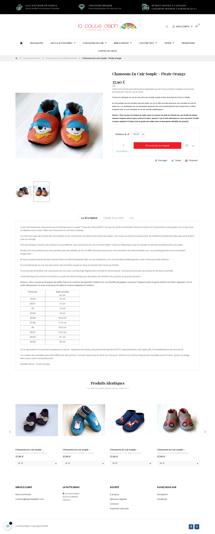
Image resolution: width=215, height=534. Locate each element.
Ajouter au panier (159, 146)
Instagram (162, 495)
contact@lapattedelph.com (29, 499)
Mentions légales (118, 499)
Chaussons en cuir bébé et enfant (31, 453)
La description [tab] (89, 217)
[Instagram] (197, 526)
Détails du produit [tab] (113, 217)
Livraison (114, 504)
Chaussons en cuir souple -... (29, 450)
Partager (162, 161)
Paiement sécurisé (119, 509)
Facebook (162, 499)
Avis (131, 217)
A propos (114, 495)
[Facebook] (191, 526)
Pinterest (193, 161)
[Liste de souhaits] (187, 145)
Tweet (178, 161)
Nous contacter (23, 495)
